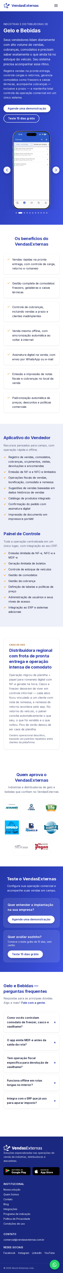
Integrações (10, 1209)
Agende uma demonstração (27, 108)
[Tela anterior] (7, 170)
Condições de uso (14, 1223)
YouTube (49, 1252)
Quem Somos (11, 1194)
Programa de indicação (17, 1213)
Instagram (23, 1252)
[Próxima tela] (55, 170)
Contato (8, 1199)
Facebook (9, 1252)
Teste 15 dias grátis (21, 118)
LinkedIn (37, 1252)
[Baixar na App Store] (46, 1171)
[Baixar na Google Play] (17, 1171)
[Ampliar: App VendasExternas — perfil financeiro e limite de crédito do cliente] (31, 170)
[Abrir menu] (55, 5)
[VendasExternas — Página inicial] (31, 1148)
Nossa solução (12, 1189)
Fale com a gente (33, 1002)
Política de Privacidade (17, 1218)
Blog (6, 1204)
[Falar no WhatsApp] (54, 1265)
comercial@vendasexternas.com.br (24, 1239)
